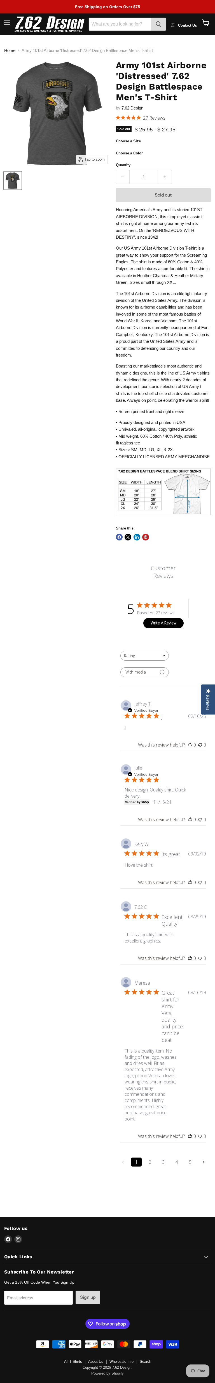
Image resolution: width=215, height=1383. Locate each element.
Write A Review (163, 623)
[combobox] (144, 656)
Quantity (123, 165)
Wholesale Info (121, 1361)
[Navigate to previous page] (123, 1162)
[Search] (158, 24)
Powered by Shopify (107, 1373)
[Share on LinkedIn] (137, 537)
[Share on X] (128, 537)
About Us (95, 1361)
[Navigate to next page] (203, 1162)
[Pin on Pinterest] (145, 537)
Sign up (88, 1297)
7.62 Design (132, 108)
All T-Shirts (73, 1361)
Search (145, 1361)
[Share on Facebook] (119, 537)
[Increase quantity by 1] (165, 177)
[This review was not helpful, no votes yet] (200, 745)
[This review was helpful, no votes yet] (190, 745)
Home (9, 50)
